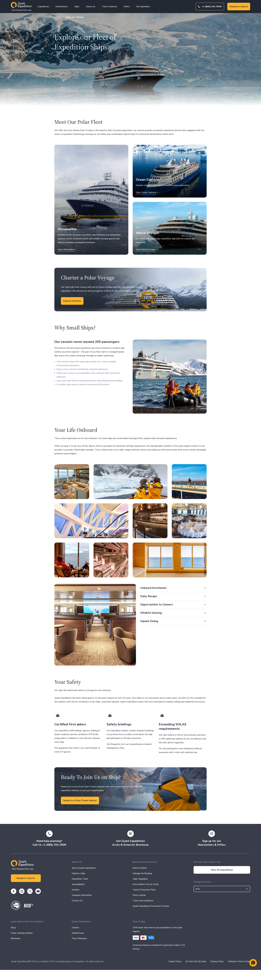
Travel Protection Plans (144, 889)
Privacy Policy (217, 961)
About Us (90, 6)
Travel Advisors (109, 6)
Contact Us (77, 900)
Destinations (61, 6)
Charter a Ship (78, 873)
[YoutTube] (38, 891)
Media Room (78, 932)
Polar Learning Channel (22, 932)
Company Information (82, 895)
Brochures (15, 938)
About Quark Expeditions (84, 867)
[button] (253, 963)
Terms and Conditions (143, 900)
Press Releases (79, 938)
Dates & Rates (140, 867)
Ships (76, 6)
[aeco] (28, 906)
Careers (75, 927)
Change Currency (202, 881)
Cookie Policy (174, 961)
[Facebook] (13, 891)
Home (57, 17)
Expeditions (43, 6)
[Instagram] (21, 891)
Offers (127, 6)
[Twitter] (30, 891)
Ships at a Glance (75, 17)
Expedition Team (80, 878)
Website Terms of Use (239, 961)
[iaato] (16, 909)
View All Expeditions (222, 869)
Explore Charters (72, 300)
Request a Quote (239, 6)
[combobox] (222, 889)
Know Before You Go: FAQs (146, 884)
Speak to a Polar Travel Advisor (80, 800)
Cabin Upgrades (140, 878)
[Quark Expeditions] (21, 6)
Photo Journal (139, 895)
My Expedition (143, 6)
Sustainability (78, 884)
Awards (75, 889)
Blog (13, 927)
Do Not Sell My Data (196, 961)
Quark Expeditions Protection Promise (151, 906)
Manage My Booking (142, 873)
